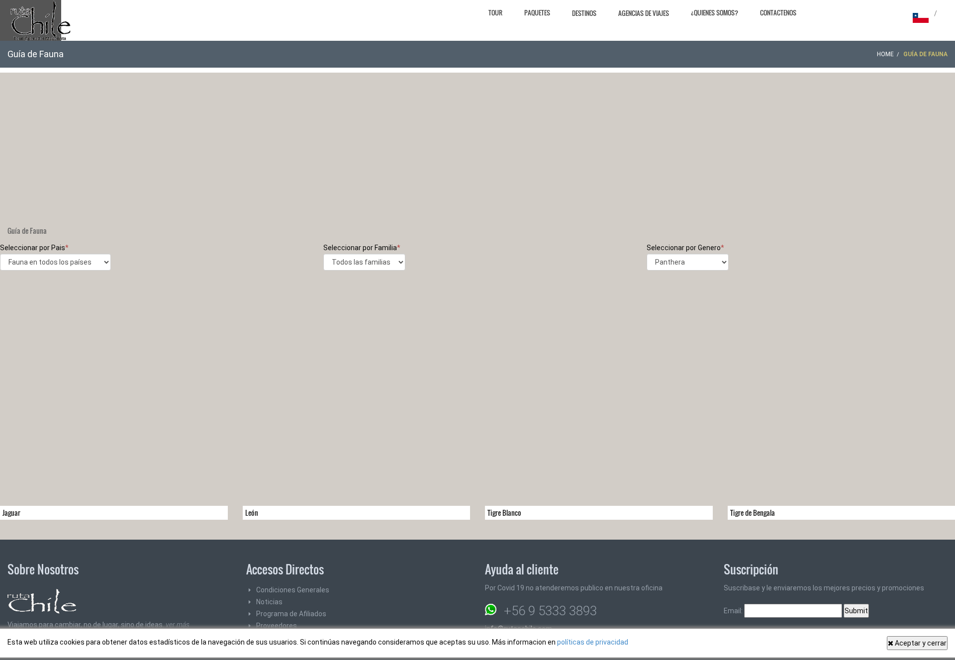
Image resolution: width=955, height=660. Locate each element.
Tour (495, 12)
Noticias (269, 602)
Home (885, 54)
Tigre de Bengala (752, 512)
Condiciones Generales (292, 590)
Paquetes (537, 12)
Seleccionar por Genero (685, 248)
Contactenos (778, 12)
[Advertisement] (477, 142)
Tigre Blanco (504, 512)
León (251, 512)
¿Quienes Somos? (714, 12)
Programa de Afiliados (291, 614)
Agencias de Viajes (643, 13)
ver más (178, 625)
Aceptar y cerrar (920, 643)
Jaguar (11, 512)
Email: (734, 611)
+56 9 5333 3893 (550, 610)
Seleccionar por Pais (34, 248)
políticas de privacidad (592, 642)
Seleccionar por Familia (361, 248)
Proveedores (276, 626)
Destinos (584, 13)
